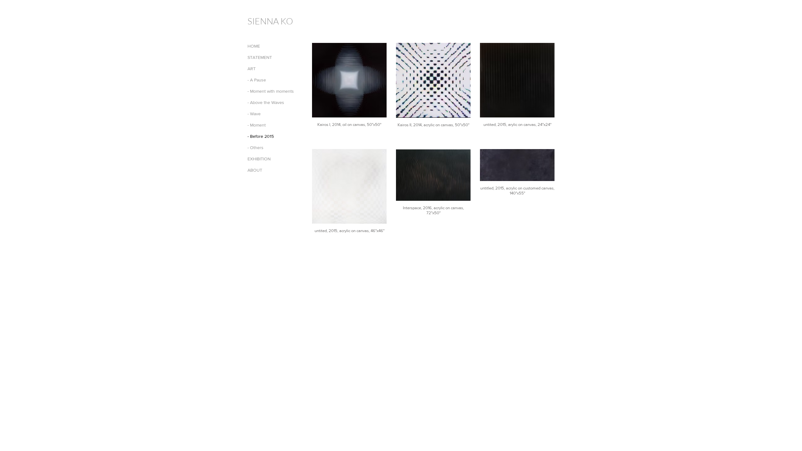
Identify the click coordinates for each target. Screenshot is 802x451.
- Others (255, 147)
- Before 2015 (260, 136)
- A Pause (256, 79)
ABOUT (254, 170)
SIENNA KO (270, 21)
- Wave (254, 113)
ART (251, 68)
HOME (253, 46)
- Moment (256, 124)
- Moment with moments (270, 91)
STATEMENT (259, 57)
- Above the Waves (265, 102)
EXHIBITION (259, 158)
